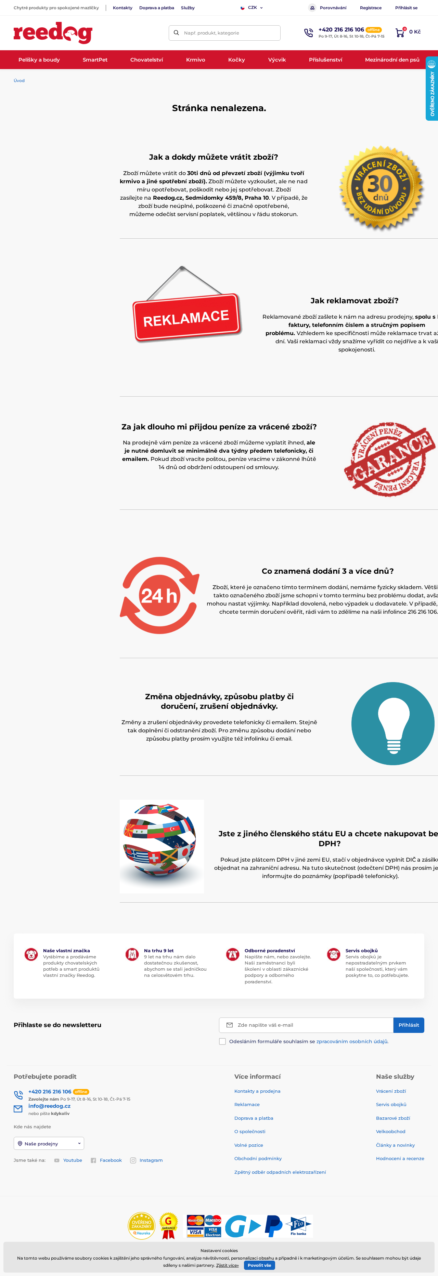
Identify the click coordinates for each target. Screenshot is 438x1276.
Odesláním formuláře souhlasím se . (308, 1041)
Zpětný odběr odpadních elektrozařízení (280, 1172)
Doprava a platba (156, 7)
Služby (188, 7)
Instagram (151, 1160)
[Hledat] (176, 33)
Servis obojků (391, 1104)
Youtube (72, 1160)
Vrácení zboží (391, 1091)
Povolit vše (259, 1265)
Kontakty (122, 7)
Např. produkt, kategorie (211, 33)
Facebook (111, 1160)
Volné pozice (248, 1145)
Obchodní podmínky (258, 1158)
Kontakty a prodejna (257, 1091)
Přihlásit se (406, 7)
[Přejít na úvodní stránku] (53, 33)
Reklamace (247, 1104)
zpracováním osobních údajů (352, 1041)
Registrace (371, 7)
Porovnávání (333, 7)
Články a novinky (395, 1145)
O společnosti (250, 1131)
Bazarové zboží (393, 1118)
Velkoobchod (390, 1131)
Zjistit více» (227, 1265)
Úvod (19, 80)
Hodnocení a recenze (400, 1158)
